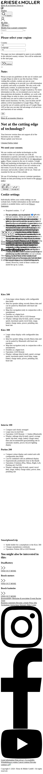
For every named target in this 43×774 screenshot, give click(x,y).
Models (4, 28)
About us (19, 5)
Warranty (23, 605)
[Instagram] (21, 627)
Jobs (35, 603)
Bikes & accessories (8, 5)
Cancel (4, 235)
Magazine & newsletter (21, 598)
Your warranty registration (17, 28)
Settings (5, 189)
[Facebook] (21, 688)
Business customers (8, 603)
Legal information (8, 760)
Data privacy (20, 760)
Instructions (15, 605)
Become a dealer (22, 603)
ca (8, 765)
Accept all (15, 189)
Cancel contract (24, 762)
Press (31, 603)
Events (33, 598)
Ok (3, 114)
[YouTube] (21, 744)
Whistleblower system (9, 762)
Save (12, 235)
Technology (5, 605)
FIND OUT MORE (8, 571)
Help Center (31, 605)
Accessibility (30, 760)
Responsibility (6, 598)
